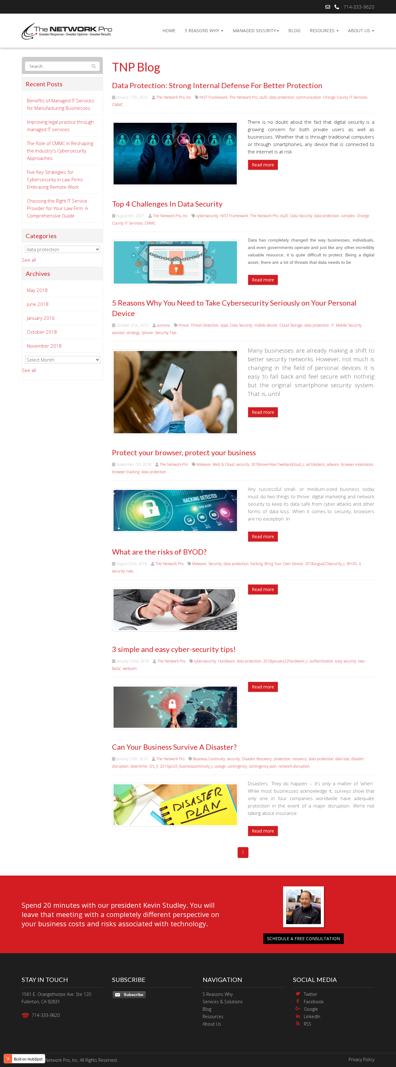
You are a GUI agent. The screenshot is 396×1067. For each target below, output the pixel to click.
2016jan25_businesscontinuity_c (186, 766)
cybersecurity (207, 215)
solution (118, 332)
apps (224, 325)
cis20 (263, 97)
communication (308, 97)
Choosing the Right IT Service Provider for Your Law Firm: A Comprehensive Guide (57, 208)
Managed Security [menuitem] (254, 30)
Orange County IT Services (345, 97)
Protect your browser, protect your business (184, 452)
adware (333, 464)
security (242, 464)
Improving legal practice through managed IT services (60, 125)
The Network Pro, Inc (173, 97)
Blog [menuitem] (294, 30)
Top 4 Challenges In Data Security (167, 203)
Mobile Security (349, 325)
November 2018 (44, 346)
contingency (237, 766)
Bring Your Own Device (284, 563)
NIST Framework (213, 97)
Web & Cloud (224, 464)
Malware (203, 464)
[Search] (94, 66)
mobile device (266, 325)
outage (220, 766)
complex (348, 215)
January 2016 (41, 318)
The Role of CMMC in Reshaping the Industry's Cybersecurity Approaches (60, 150)
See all (29, 260)
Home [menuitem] (168, 30)
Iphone (147, 332)
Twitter (310, 994)
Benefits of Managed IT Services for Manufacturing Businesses (60, 104)
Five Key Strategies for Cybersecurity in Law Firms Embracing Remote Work (55, 179)
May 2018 (37, 290)
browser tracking (126, 471)
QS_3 (153, 766)
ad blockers (315, 464)
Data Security (301, 215)
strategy (133, 332)
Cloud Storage (291, 325)
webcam (130, 668)
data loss (342, 758)
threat (184, 325)
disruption (120, 766)
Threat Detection (205, 325)
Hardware (226, 661)
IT (332, 325)
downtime (139, 766)
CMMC (117, 104)
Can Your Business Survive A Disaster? (174, 746)
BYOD (352, 563)
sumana (163, 325)
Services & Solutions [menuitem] (223, 1002)
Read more (263, 165)
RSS (307, 1024)
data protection (281, 97)
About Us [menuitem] (359, 30)
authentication (321, 661)
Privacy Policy (361, 1059)
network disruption (294, 766)
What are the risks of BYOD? (159, 551)
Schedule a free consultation (303, 938)
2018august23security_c (325, 563)
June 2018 (38, 304)
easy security (345, 661)
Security (215, 563)
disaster (357, 758)
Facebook (314, 1002)
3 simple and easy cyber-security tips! (174, 649)
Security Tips (165, 332)
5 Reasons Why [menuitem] (202, 30)
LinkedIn (312, 1016)
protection (282, 758)
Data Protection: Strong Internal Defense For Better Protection (217, 85)
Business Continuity (209, 758)
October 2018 (42, 332)
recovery (299, 758)
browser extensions (357, 464)
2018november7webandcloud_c (277, 464)
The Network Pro (243, 97)
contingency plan (263, 766)
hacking (256, 563)
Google (311, 1009)
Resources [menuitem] (323, 30)
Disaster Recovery (257, 758)
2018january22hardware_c (285, 661)
